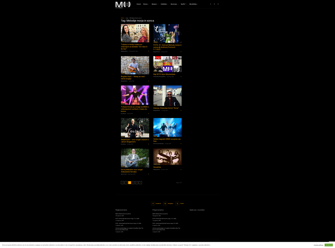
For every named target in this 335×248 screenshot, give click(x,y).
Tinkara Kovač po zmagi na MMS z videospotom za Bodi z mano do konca (135, 109)
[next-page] (140, 182)
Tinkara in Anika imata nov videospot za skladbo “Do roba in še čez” (134, 46)
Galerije (155, 42)
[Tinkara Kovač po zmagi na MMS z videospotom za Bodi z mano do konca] (135, 95)
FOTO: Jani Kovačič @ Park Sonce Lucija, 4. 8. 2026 (128, 223)
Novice (122, 41)
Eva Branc (123, 113)
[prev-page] (122, 182)
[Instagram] (214, 4)
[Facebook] (210, 4)
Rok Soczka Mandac (158, 143)
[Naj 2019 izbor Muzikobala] (167, 64)
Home (122, 18)
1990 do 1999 (157, 164)
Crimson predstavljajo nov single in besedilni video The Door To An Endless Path (129, 229)
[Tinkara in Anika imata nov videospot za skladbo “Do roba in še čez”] (135, 33)
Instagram (170, 203)
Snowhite (157, 167)
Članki (155, 71)
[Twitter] (218, 4)
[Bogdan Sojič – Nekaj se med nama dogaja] (135, 65)
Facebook (158, 203)
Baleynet (141, 244)
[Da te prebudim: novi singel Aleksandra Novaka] (135, 158)
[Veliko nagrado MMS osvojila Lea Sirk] (167, 127)
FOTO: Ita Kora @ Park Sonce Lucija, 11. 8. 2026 (127, 218)
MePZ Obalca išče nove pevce (123, 214)
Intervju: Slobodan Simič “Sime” (166, 108)
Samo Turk (123, 174)
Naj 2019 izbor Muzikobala (164, 74)
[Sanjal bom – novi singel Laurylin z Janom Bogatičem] (135, 127)
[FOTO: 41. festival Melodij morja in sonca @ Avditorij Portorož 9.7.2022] (167, 33)
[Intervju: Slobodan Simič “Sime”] (167, 95)
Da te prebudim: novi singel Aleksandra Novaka (132, 171)
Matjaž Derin (124, 51)
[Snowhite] (167, 157)
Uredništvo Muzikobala (159, 76)
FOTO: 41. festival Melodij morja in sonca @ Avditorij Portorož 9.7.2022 (167, 47)
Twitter (182, 203)
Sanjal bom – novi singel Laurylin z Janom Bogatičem (135, 141)
